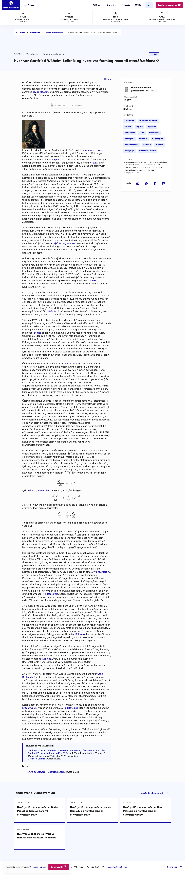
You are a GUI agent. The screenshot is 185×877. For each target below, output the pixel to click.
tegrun (139, 126)
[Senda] (137, 183)
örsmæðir (129, 120)
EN (139, 5)
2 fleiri (155, 54)
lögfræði (152, 126)
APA (132, 173)
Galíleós (46, 658)
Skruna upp (172, 867)
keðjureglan (157, 138)
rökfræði (143, 138)
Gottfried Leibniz (36, 758)
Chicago (126, 173)
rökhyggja (129, 151)
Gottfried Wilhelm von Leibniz (43, 750)
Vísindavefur (35, 32)
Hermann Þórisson (141, 87)
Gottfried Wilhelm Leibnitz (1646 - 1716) (48, 753)
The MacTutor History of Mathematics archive (82, 750)
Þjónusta (126, 5)
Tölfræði (97, 5)
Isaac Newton (40, 91)
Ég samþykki (57, 867)
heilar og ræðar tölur (38, 490)
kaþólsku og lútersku (64, 243)
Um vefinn (111, 5)
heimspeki (54, 159)
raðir (142, 132)
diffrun (128, 126)
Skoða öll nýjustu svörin (152, 793)
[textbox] (51, 105)
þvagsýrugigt (29, 707)
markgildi (129, 138)
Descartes (52, 593)
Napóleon (91, 280)
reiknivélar (154, 132)
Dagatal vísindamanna (54, 32)
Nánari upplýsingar (38, 867)
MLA (137, 173)
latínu (95, 162)
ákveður (147, 144)
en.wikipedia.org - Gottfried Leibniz (47, 771)
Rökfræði (80, 634)
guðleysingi (71, 707)
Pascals (37, 332)
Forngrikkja (71, 363)
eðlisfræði (130, 132)
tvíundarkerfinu (102, 571)
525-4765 (95, 867)
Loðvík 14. (51, 311)
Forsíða (22, 32)
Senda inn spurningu (168, 5)
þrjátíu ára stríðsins (93, 150)
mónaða (159, 144)
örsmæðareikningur (148, 120)
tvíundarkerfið (131, 144)
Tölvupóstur (116, 867)
